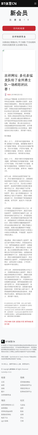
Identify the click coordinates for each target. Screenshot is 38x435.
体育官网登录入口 (7, 405)
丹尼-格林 (8, 321)
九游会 (22, 405)
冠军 (22, 408)
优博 (22, 414)
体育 (2, 385)
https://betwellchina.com (24, 349)
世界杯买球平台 (26, 385)
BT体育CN (9, 3)
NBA (9, 95)
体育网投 (4, 408)
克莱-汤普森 (16, 321)
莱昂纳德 (28, 321)
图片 (2, 391)
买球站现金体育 (7, 411)
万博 (22, 421)
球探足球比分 (25, 388)
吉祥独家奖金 (19, 36)
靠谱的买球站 (6, 414)
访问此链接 (19, 28)
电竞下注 (4, 418)
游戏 (2, 388)
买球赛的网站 (25, 382)
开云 (22, 418)
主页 (2, 382)
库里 (22, 321)
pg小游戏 (4, 421)
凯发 (22, 411)
